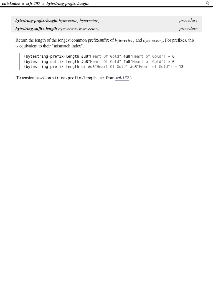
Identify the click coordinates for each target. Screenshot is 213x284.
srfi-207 (33, 3)
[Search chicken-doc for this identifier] (207, 3)
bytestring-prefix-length (68, 3)
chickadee (11, 3)
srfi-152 (122, 77)
